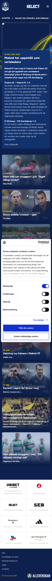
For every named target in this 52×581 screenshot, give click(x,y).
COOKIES (5, 569)
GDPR (4, 565)
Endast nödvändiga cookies (26, 336)
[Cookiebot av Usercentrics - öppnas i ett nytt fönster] (38, 242)
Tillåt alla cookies (26, 328)
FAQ (3, 553)
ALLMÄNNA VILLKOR (10, 557)
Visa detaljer (38, 320)
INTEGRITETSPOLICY (10, 561)
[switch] (45, 294)
